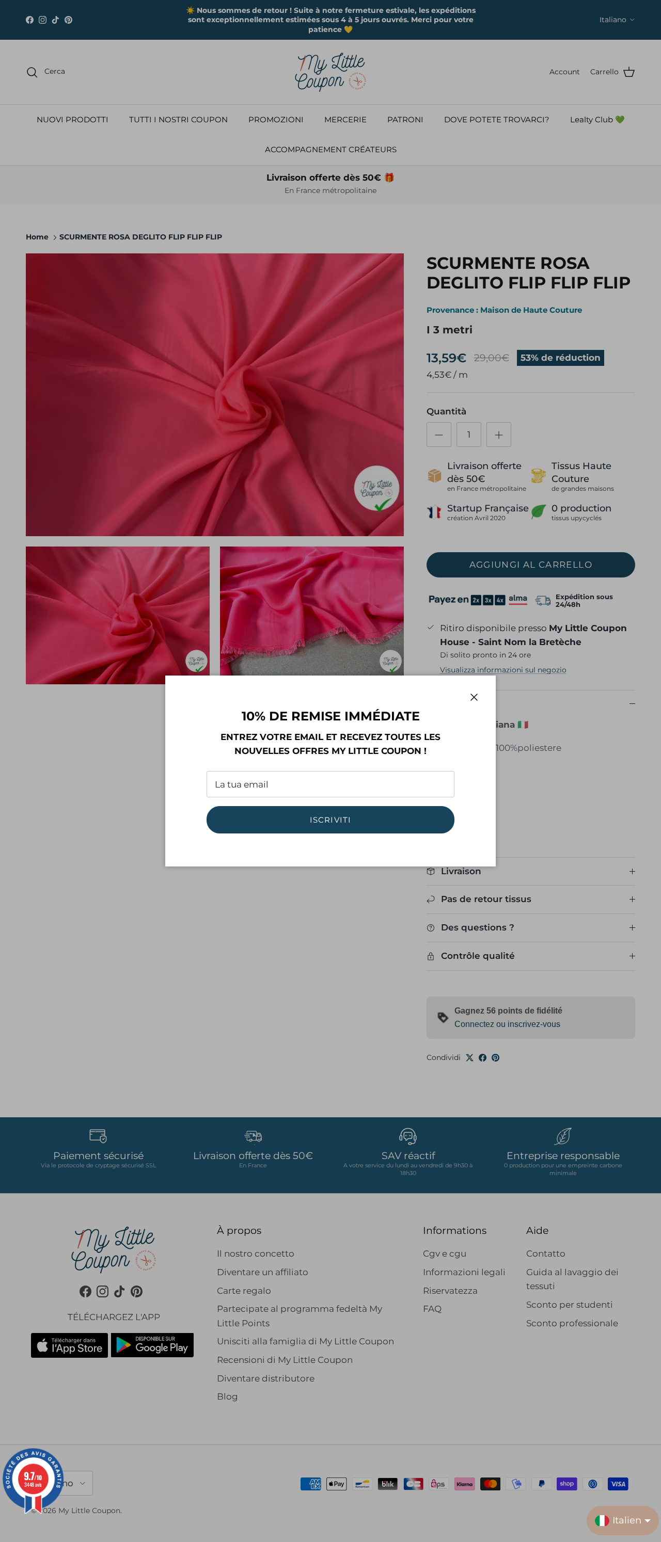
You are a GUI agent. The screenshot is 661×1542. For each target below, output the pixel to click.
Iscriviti (331, 820)
